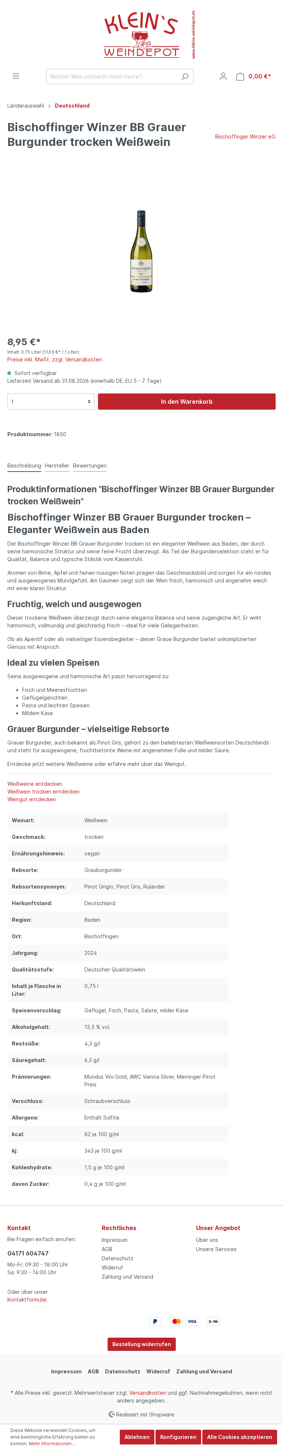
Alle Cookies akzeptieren (239, 1437)
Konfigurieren (178, 1437)
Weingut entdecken (31, 799)
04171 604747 (28, 1253)
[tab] (24, 465)
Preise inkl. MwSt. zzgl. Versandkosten (54, 359)
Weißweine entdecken (34, 784)
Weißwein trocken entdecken (43, 791)
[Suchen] (184, 76)
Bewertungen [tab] (89, 465)
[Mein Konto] (223, 76)
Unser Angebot (218, 1228)
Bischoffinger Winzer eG (245, 136)
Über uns (207, 1240)
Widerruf (112, 1267)
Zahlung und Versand (127, 1277)
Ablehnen (137, 1437)
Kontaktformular (26, 1299)
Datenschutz (117, 1258)
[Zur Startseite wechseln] (141, 34)
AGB (107, 1249)
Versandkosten (147, 1393)
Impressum (114, 1240)
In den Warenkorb (187, 401)
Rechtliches (119, 1228)
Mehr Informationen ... (52, 1443)
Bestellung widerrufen (141, 1344)
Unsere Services (216, 1249)
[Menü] (15, 76)
